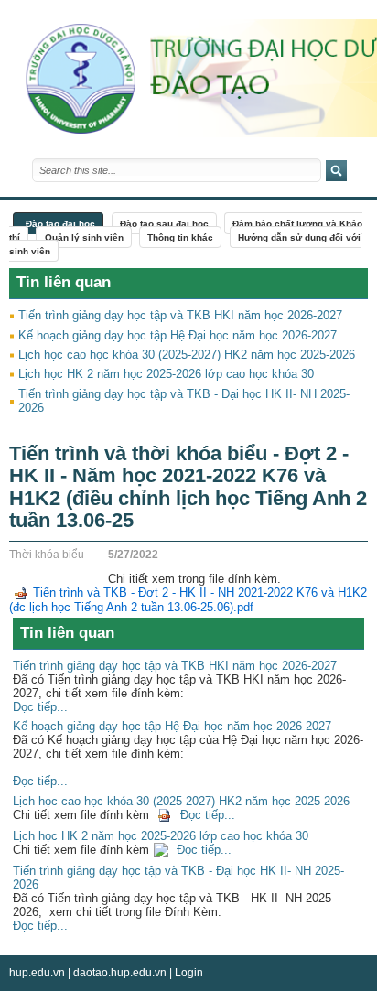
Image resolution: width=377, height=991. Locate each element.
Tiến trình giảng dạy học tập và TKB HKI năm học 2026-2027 (180, 315)
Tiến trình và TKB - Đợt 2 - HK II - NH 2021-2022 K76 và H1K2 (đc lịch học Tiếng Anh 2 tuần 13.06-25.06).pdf (188, 600)
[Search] (336, 170)
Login (189, 972)
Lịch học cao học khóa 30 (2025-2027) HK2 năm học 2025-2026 (186, 354)
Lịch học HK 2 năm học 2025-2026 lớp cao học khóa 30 (166, 374)
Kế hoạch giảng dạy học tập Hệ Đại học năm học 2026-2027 (177, 335)
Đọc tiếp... (40, 707)
